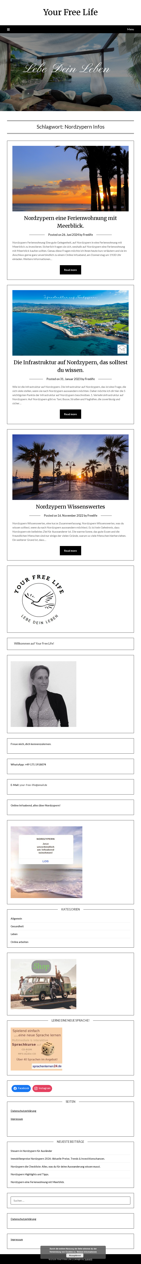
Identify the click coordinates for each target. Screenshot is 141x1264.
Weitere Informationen (87, 1251)
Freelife (88, 234)
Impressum (17, 1118)
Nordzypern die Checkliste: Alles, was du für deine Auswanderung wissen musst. (55, 1166)
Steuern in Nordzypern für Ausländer (31, 1150)
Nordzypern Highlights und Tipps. (30, 1174)
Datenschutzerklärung (23, 1110)
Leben (14, 934)
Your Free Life (70, 12)
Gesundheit (17, 926)
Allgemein (16, 918)
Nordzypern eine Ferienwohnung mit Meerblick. (37, 1182)
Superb (88, 1259)
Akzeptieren (75, 1255)
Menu (130, 29)
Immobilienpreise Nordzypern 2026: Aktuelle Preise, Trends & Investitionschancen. (58, 1158)
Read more (70, 269)
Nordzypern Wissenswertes (70, 506)
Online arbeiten (19, 941)
